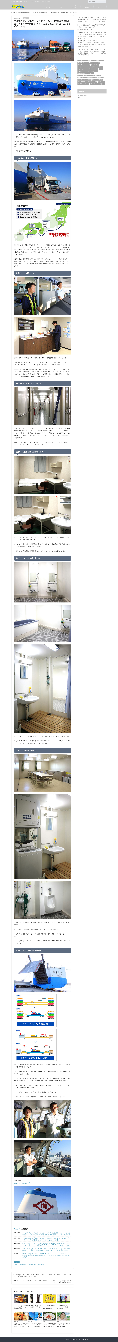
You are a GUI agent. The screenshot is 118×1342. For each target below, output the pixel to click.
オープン (91, 62)
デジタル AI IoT (94, 69)
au (78, 60)
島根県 (89, 79)
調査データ (86, 84)
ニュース (48, 6)
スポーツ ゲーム (95, 64)
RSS (78, 97)
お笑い (102, 60)
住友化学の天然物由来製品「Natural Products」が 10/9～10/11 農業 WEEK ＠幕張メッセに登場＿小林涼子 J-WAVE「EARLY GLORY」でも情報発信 (43, 1275)
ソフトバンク (81, 67)
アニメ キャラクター (83, 62)
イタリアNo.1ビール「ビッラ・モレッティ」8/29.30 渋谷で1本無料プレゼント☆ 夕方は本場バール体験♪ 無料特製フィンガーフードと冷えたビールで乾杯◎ (46, 1239)
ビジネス (31, 1264)
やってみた (100, 6)
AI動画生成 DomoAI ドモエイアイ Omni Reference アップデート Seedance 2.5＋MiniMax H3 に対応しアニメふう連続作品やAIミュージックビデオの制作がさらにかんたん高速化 (46, 1255)
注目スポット (101, 81)
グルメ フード (81, 64)
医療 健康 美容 (90, 77)
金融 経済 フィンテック (95, 84)
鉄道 (103, 84)
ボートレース (90, 73)
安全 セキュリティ (39, 1264)
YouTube (89, 60)
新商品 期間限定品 (82, 81)
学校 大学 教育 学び (99, 77)
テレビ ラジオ (99, 67)
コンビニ (88, 64)
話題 (61, 6)
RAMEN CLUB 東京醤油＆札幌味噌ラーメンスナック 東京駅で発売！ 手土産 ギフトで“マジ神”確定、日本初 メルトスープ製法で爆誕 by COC (42, 1281)
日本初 (95, 81)
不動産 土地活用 (81, 77)
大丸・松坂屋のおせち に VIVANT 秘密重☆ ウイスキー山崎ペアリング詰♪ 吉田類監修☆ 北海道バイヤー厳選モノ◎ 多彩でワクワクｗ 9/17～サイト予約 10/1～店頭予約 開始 (46, 1249)
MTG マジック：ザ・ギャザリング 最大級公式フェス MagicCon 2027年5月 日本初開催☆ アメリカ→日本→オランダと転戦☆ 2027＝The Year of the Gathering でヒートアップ (46, 1244)
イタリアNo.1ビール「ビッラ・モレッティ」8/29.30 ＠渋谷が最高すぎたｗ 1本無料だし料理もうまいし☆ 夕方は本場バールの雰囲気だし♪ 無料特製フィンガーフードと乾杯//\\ (46, 1234)
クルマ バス (23, 1264)
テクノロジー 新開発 (90, 67)
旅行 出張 (90, 81)
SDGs (17, 1264)
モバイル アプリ (96, 75)
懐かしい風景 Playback (97, 79)
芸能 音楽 (80, 84)
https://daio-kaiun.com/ (21, 1183)
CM (81, 60)
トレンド (74, 6)
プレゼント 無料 (81, 73)
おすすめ (87, 6)
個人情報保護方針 (82, 95)
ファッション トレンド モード (90, 71)
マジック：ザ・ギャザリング (84, 75)
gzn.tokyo (76, 1339)
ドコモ (100, 69)
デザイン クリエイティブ (84, 69)
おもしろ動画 (96, 60)
